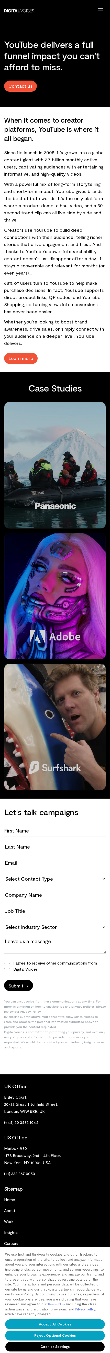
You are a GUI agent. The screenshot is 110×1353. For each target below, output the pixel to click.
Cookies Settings (55, 1347)
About (9, 1210)
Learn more (20, 358)
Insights (11, 1232)
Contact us (20, 86)
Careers (11, 1243)
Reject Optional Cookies (55, 1335)
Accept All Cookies (55, 1324)
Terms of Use (56, 1304)
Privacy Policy (85, 1309)
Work (9, 1221)
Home (9, 1199)
